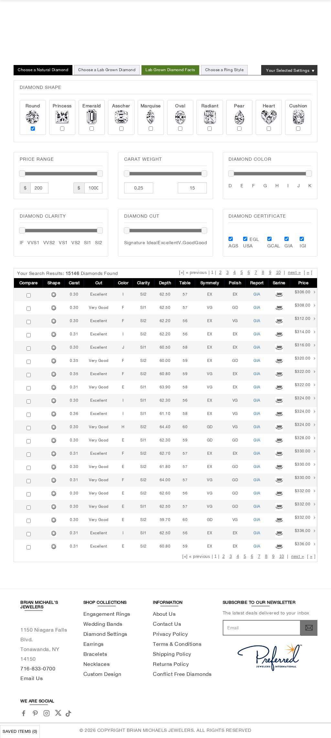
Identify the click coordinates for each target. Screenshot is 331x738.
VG (209, 307)
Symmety (209, 282)
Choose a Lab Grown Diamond (106, 70)
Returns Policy (171, 664)
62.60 (165, 493)
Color (123, 282)
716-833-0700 (37, 668)
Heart (269, 105)
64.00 (165, 480)
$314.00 (303, 332)
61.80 (165, 466)
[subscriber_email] (309, 627)
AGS (234, 245)
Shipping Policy (172, 654)
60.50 (165, 347)
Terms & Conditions (177, 644)
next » (294, 272)
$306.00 (303, 292)
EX (209, 294)
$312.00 (303, 318)
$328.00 (303, 438)
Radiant (210, 105)
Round (33, 105)
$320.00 (303, 358)
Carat (74, 282)
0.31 (74, 334)
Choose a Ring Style (224, 70)
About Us (164, 614)
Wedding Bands (103, 624)
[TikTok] (69, 713)
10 (278, 272)
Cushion (298, 105)
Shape (54, 282)
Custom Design (102, 674)
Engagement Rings (106, 614)
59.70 (165, 519)
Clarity (143, 282)
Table (185, 282)
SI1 (143, 307)
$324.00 (303, 398)
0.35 (74, 360)
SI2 (143, 294)
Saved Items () (20, 731)
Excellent (98, 294)
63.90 (165, 387)
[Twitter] (58, 713)
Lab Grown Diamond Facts (170, 70)
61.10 (165, 413)
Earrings (93, 644)
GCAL (273, 245)
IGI (303, 245)
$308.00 (303, 305)
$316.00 (303, 345)
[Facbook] (23, 713)
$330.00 (303, 451)
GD (235, 307)
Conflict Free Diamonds (182, 674)
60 (185, 427)
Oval (180, 105)
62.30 (165, 400)
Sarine (279, 282)
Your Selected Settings (287, 70)
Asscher (121, 105)
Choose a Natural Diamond (43, 70)
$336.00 (303, 530)
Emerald (91, 105)
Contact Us (167, 624)
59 (185, 360)
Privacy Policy (170, 634)
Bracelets (95, 654)
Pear (239, 105)
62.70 (165, 453)
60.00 (165, 360)
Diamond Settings (105, 634)
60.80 (165, 374)
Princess (62, 105)
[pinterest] (35, 713)
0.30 (74, 294)
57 (185, 294)
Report (257, 282)
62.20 (165, 321)
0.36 (74, 413)
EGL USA (251, 242)
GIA (288, 245)
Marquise (151, 105)
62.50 (165, 294)
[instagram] (46, 713)
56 (185, 321)
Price (303, 282)
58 (185, 347)
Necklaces (96, 664)
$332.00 (303, 491)
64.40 (165, 427)
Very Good (99, 307)
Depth (165, 282)
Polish (235, 282)
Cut (98, 282)
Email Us (31, 678)
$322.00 (303, 371)
